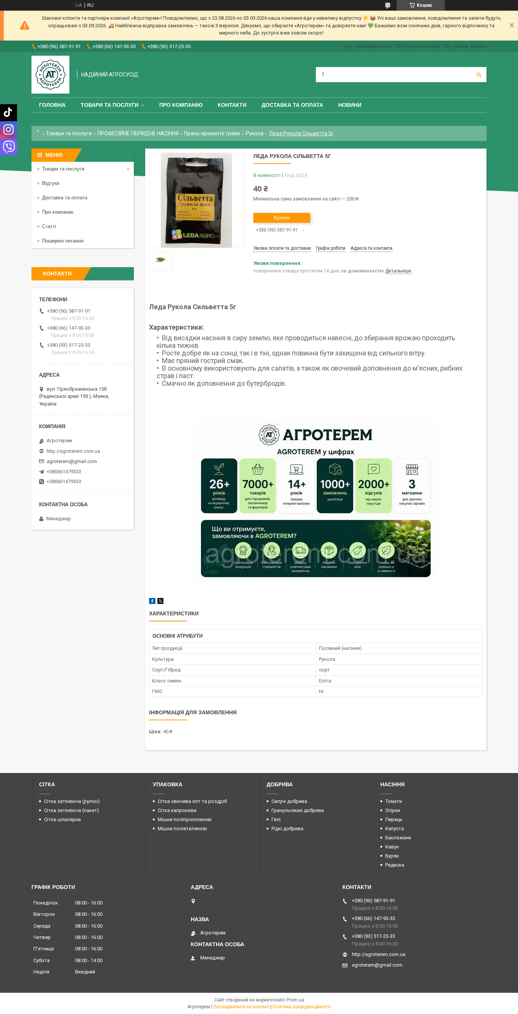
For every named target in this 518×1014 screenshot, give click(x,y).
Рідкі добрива (287, 828)
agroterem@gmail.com (72, 461)
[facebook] (152, 602)
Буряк (392, 856)
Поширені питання (62, 241)
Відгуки (50, 183)
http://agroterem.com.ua (73, 451)
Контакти (232, 105)
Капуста (394, 828)
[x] (160, 602)
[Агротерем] (50, 75)
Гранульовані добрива (298, 810)
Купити (282, 218)
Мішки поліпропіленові (185, 819)
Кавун (392, 847)
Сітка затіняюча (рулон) (72, 801)
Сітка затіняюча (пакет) (71, 810)
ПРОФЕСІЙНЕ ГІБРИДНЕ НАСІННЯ (138, 133)
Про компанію (180, 105)
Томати (393, 801)
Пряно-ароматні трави (212, 133)
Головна (52, 105)
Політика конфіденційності (302, 1006)
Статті (49, 226)
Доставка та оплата (292, 105)
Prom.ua (295, 1000)
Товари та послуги (109, 105)
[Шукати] (479, 74)
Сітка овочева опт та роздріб (192, 801)
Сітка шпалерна (62, 819)
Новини (349, 105)
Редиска (394, 865)
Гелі (276, 819)
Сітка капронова (177, 810)
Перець (393, 819)
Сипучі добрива (289, 801)
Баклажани (398, 837)
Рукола (255, 133)
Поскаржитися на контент (241, 1006)
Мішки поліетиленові (182, 828)
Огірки (392, 810)
